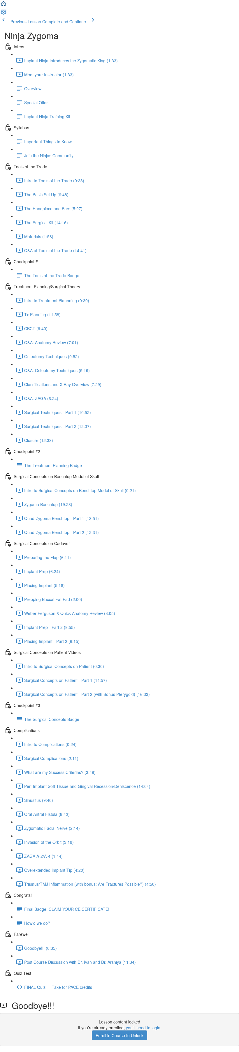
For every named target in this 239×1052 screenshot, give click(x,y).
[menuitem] (3, 13)
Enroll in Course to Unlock (119, 1035)
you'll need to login (143, 1027)
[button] (3, 5)
